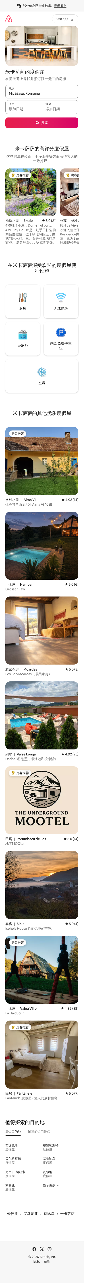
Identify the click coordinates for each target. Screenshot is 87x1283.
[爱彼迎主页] (8, 19)
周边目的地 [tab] (13, 1132)
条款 (47, 1261)
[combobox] (42, 93)
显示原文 (60, 6)
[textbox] (23, 109)
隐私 (36, 1261)
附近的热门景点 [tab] (39, 1132)
